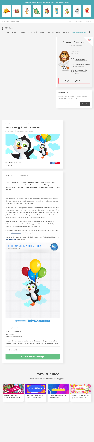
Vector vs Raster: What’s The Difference (58, 396)
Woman (14, 32)
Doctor (58, 32)
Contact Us (89, 21)
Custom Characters (79, 32)
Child (36, 32)
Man (8, 32)
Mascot (11, 131)
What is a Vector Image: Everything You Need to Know (35, 397)
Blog (70, 21)
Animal (42, 32)
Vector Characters (7, 28)
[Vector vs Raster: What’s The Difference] (58, 389)
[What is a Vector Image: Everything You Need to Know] (35, 389)
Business (22, 32)
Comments (24, 175)
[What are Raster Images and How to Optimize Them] (80, 389)
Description (10, 175)
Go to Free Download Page (34, 357)
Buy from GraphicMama (74, 81)
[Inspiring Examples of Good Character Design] (13, 389)
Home (7, 124)
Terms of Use (78, 21)
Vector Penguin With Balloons (23, 124)
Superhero (50, 32)
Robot (30, 32)
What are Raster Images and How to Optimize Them (80, 397)
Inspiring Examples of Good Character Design (12, 396)
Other (65, 32)
